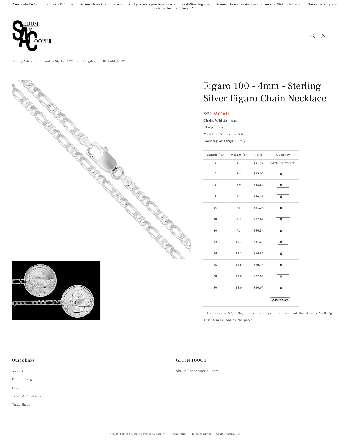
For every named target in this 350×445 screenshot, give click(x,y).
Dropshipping (22, 379)
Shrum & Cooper (130, 434)
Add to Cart (280, 300)
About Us (19, 371)
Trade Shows (21, 405)
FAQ (15, 388)
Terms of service (201, 434)
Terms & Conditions (26, 396)
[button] (24, 61)
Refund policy (178, 434)
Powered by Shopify (153, 434)
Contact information (228, 434)
